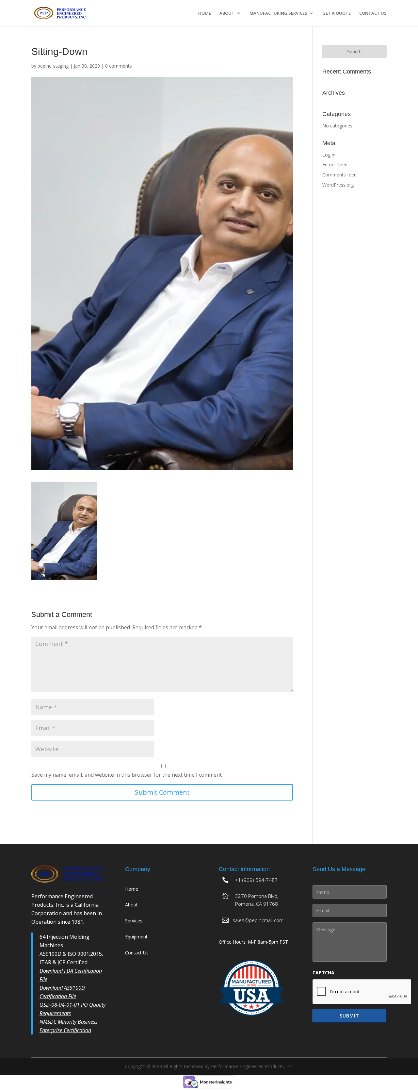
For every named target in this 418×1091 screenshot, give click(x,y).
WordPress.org (338, 185)
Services (133, 920)
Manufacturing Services (278, 13)
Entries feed (334, 164)
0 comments (118, 66)
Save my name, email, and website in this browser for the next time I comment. (127, 774)
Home (204, 13)
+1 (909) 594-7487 (256, 880)
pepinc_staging (53, 66)
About (226, 13)
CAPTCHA (323, 973)
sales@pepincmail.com (258, 920)
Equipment (136, 937)
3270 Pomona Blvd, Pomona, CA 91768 (256, 900)
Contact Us (373, 13)
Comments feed (339, 175)
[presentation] (362, 992)
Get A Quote (336, 13)
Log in (328, 155)
